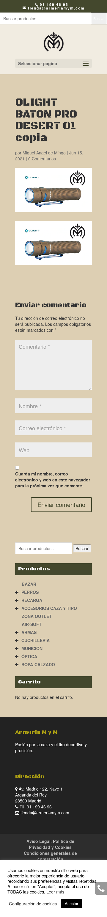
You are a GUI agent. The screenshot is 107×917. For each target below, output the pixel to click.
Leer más (55, 891)
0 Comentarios (42, 159)
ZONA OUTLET (37, 616)
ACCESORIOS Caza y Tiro (49, 608)
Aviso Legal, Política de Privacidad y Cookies (50, 844)
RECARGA (31, 600)
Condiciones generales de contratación (50, 856)
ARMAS (29, 632)
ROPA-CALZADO (38, 664)
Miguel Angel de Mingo (44, 153)
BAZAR (29, 584)
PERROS (30, 592)
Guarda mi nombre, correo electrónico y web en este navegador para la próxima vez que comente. (52, 480)
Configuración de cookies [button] (33, 903)
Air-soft (32, 624)
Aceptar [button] (71, 903)
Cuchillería (35, 640)
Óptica (29, 656)
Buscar (99, 18)
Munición (32, 648)
